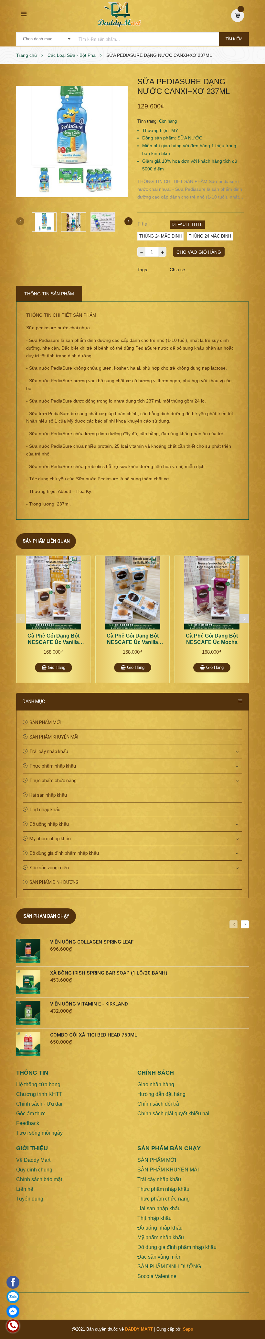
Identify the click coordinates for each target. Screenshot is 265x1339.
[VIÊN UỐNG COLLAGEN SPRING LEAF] (30, 951)
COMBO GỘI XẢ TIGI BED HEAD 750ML (93, 1035)
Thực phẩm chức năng (53, 780)
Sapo (188, 1329)
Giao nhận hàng (155, 1084)
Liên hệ (24, 1189)
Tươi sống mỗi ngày (39, 1133)
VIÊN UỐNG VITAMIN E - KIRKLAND (89, 1004)
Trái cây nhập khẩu (48, 751)
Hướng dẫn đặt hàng (161, 1094)
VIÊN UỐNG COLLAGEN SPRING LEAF (91, 942)
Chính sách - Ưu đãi (39, 1104)
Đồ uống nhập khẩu (49, 824)
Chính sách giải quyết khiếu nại (173, 1113)
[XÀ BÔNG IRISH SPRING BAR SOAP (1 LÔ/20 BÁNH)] (30, 982)
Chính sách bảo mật (39, 1179)
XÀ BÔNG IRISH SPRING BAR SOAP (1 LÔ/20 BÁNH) (108, 973)
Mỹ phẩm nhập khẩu (50, 838)
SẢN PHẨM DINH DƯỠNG (54, 882)
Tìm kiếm (234, 39)
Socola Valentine (156, 1276)
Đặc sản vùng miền (49, 867)
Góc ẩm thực (31, 1113)
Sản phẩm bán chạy (46, 916)
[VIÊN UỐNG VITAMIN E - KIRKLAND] (30, 1013)
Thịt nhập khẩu (44, 809)
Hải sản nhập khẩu (48, 795)
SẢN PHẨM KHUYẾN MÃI (53, 737)
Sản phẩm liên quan (46, 541)
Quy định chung (34, 1169)
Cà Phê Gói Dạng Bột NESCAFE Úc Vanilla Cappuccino (133, 639)
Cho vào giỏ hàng (198, 252)
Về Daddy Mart (33, 1160)
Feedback (27, 1123)
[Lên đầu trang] (252, 1318)
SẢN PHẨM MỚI (45, 722)
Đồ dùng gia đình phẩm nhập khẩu (64, 853)
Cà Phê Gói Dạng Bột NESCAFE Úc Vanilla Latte (53, 639)
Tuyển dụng (29, 1198)
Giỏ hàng (56, 667)
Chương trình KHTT (39, 1094)
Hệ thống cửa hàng (38, 1084)
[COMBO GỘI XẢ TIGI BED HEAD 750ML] (30, 1044)
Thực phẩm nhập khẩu (52, 766)
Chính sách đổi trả (158, 1104)
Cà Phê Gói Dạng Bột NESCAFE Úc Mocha (212, 639)
